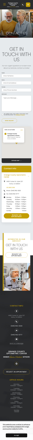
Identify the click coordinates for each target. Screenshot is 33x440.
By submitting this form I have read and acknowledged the (16, 114)
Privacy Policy (20, 115)
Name (3, 72)
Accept (16, 435)
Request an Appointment (16, 216)
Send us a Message (16, 343)
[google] (16, 364)
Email (3, 80)
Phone (3, 87)
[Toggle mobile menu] (4, 4)
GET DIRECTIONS (10, 187)
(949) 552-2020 (16, 190)
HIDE (22, 130)
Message (4, 94)
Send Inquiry (9, 120)
